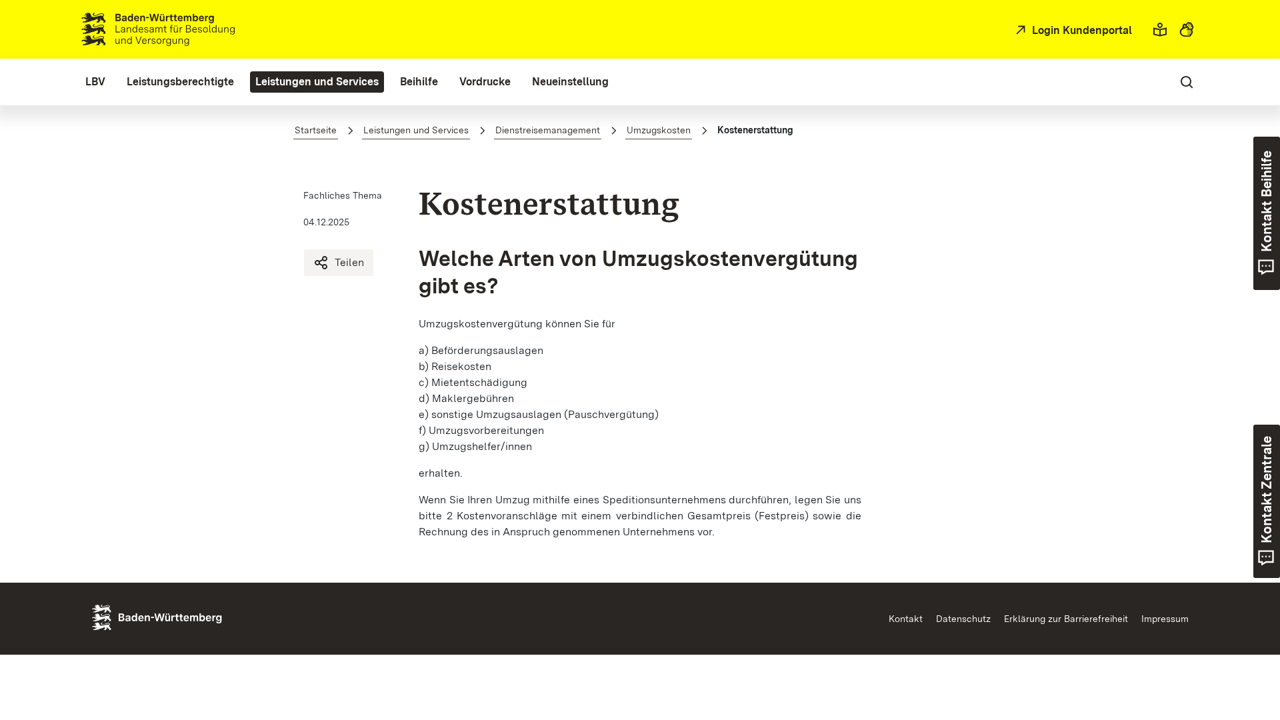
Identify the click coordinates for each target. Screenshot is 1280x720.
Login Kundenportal (1080, 30)
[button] (1160, 29)
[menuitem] (95, 82)
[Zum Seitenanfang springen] (1238, 647)
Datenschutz (963, 618)
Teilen (349, 262)
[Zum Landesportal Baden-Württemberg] (179, 616)
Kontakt (906, 618)
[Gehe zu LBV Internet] (158, 29)
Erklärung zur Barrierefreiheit (1066, 618)
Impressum (1165, 618)
